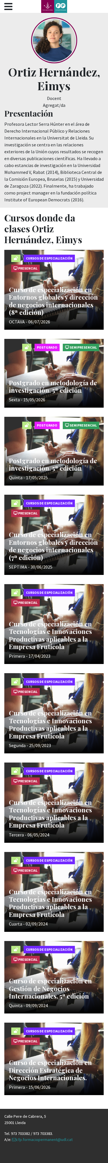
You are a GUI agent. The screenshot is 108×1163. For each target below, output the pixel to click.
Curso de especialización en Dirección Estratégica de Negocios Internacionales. (50, 1070)
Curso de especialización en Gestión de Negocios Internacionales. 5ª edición (50, 988)
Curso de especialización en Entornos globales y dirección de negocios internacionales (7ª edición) (53, 545)
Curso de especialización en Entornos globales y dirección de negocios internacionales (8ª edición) (53, 301)
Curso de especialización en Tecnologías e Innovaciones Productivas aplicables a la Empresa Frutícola (50, 635)
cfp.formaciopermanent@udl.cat (44, 1139)
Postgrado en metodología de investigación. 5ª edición (53, 386)
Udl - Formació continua (54, 6)
